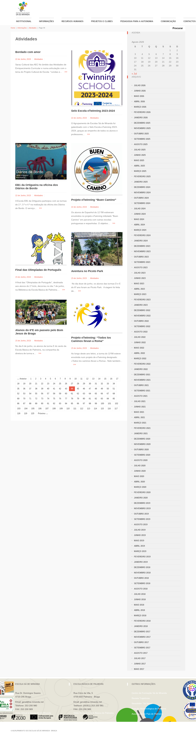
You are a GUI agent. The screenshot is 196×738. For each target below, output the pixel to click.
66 (102, 393)
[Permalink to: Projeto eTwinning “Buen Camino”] (97, 168)
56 (42, 393)
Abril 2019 (139, 546)
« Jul (134, 73)
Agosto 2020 (140, 460)
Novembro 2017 (142, 637)
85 (114, 398)
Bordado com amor (28, 52)
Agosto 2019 (140, 524)
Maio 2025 (139, 160)
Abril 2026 (139, 101)
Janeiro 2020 (141, 498)
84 (108, 398)
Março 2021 (140, 423)
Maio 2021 (139, 412)
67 (108, 393)
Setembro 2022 (142, 326)
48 (96, 389)
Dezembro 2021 (142, 374)
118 (18, 413)
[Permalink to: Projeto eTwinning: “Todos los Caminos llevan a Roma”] (90, 315)
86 (18, 403)
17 (117, 379)
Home (13, 28)
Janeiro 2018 (141, 626)
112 (81, 408)
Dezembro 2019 (142, 503)
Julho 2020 (139, 465)
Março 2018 (140, 615)
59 (60, 393)
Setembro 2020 (142, 455)
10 (75, 379)
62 (78, 393)
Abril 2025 (139, 166)
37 (30, 389)
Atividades (33, 28)
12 (87, 379)
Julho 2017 (139, 658)
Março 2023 (140, 294)
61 (72, 393)
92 (54, 403)
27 (72, 383)
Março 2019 (140, 551)
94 (66, 403)
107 (47, 408)
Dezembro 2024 (142, 187)
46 (84, 389)
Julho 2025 (139, 150)
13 (93, 379)
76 (60, 398)
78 (72, 398)
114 (95, 408)
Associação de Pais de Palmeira (147, 714)
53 (24, 393)
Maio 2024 (139, 219)
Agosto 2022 (140, 332)
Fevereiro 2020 (142, 492)
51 (114, 389)
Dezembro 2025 (142, 123)
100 (102, 403)
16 (111, 379)
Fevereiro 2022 (142, 364)
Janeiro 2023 (141, 305)
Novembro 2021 (142, 380)
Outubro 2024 (141, 198)
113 (88, 408)
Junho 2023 (140, 278)
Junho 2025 (140, 155)
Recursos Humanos (72, 21)
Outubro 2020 (141, 449)
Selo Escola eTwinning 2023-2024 (93, 110)
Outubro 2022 (141, 321)
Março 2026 (140, 107)
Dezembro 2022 (142, 310)
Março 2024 (140, 230)
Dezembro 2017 (142, 631)
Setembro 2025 (142, 139)
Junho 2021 (140, 407)
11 (81, 379)
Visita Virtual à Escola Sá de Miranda (33, 713)
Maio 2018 (139, 605)
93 (60, 403)
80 (84, 398)
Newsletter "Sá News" (142, 703)
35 (18, 389)
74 (48, 398)
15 (105, 379)
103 (18, 408)
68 (114, 393)
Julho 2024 (139, 208)
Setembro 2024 (142, 203)
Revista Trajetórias (141, 698)
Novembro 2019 (142, 508)
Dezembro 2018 (142, 567)
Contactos (189, 21)
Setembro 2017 (142, 648)
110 (68, 408)
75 (54, 398)
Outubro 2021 (141, 385)
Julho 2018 (139, 594)
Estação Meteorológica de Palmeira (149, 708)
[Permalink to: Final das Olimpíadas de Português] (41, 248)
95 (72, 403)
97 (84, 403)
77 (66, 398)
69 (18, 398)
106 (39, 408)
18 (18, 383)
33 (108, 383)
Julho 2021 (139, 401)
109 (61, 408)
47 (90, 389)
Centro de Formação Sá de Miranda (149, 693)
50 (108, 389)
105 (32, 408)
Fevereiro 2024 (142, 235)
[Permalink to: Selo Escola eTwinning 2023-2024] (97, 77)
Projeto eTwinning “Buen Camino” (93, 199)
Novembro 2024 (142, 192)
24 (54, 383)
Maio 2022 (139, 348)
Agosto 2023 (140, 267)
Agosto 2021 (140, 396)
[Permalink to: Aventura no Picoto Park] (97, 248)
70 (24, 398)
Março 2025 (140, 171)
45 (78, 389)
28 (78, 383)
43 (66, 389)
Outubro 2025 (141, 133)
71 (30, 398)
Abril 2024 (139, 225)
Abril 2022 (139, 353)
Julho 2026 (139, 85)
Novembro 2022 (142, 316)
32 (102, 383)
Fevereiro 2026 (142, 112)
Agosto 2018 (140, 589)
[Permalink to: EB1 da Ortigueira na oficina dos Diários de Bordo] (41, 161)
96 (78, 403)
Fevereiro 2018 (142, 621)
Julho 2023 (139, 273)
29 (84, 383)
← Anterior (21, 379)
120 (32, 413)
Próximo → (43, 413)
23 (48, 383)
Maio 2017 (139, 669)
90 (42, 403)
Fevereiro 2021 (142, 428)
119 (25, 413)
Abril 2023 (139, 289)
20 (30, 383)
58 (54, 393)
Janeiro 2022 (141, 369)
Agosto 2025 (140, 144)
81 (90, 398)
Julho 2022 (139, 337)
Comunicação (168, 21)
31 (96, 383)
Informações (46, 21)
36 (24, 389)
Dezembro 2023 (142, 246)
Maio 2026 (139, 96)
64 (90, 393)
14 (99, 379)
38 (36, 389)
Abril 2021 (139, 417)
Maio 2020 (139, 476)
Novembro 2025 (142, 128)
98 (90, 403)
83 (102, 398)
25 (60, 383)
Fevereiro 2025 (142, 176)
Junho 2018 (140, 599)
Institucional (23, 21)
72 (36, 398)
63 (84, 393)
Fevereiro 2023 (142, 299)
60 (66, 393)
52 (18, 393)
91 (48, 403)
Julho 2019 (139, 530)
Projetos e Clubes (102, 21)
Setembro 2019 (142, 519)
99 (96, 403)
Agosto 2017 (140, 653)
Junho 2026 (140, 91)
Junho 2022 (140, 342)
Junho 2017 (140, 664)
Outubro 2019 (141, 514)
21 (36, 383)
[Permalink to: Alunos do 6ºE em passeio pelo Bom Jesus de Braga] (41, 312)
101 (109, 403)
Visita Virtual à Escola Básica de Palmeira (94, 713)
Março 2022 (140, 358)
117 (116, 408)
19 (24, 383)
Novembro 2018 (142, 573)
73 (42, 398)
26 (66, 383)
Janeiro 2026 (141, 117)
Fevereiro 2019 (142, 556)
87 (24, 403)
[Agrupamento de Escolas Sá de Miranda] (23, 8)
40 (48, 389)
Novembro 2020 (142, 444)
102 (116, 403)
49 (102, 389)
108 (54, 408)
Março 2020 (140, 487)
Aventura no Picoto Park (87, 271)
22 (42, 383)
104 (25, 408)
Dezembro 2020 (142, 439)
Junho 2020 (140, 471)
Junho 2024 (140, 214)
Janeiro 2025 (141, 182)
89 (36, 403)
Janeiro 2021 (141, 433)
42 (60, 389)
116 (109, 408)
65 (96, 393)
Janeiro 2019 (141, 562)
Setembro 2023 (142, 262)
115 (102, 408)
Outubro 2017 (141, 642)
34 (114, 383)
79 (78, 398)
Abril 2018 (139, 610)
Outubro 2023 (141, 257)
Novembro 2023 (142, 251)
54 (30, 393)
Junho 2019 (140, 535)
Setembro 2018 (142, 583)
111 (74, 408)
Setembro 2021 (142, 391)
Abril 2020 (139, 482)
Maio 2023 (139, 283)
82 (96, 398)
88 (30, 403)
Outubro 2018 (141, 578)
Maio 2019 (139, 540)
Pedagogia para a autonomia (136, 21)
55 (36, 393)
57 (48, 393)
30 (90, 383)
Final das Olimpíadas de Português (38, 269)
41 (54, 389)
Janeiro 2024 (141, 241)
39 (42, 389)
